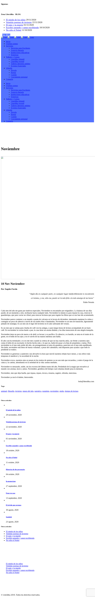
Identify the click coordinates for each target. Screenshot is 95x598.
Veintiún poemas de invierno (19, 22)
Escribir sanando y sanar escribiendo (22, 27)
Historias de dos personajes (15, 469)
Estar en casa (10, 493)
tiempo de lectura (71, 391)
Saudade (9, 517)
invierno (18, 391)
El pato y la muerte (14, 25)
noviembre (54, 391)
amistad (4, 391)
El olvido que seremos (13, 505)
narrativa (38, 391)
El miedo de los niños (15, 19)
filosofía (11, 391)
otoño (61, 391)
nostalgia (45, 391)
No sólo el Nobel (13, 30)
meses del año (28, 391)
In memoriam (11, 481)
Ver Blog (6, 35)
